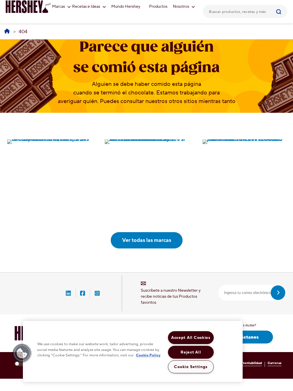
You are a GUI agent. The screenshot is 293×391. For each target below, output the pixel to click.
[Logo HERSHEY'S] (28, 6)
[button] (22, 353)
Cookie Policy (148, 355)
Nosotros (181, 6)
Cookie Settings (190, 367)
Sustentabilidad (249, 363)
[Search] (281, 11)
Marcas (59, 6)
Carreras (275, 363)
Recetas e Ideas (86, 6)
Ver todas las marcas (146, 240)
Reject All (191, 352)
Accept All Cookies (191, 337)
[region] (133, 351)
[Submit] (281, 11)
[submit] (278, 292)
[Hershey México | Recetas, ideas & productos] (7, 31)
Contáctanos (244, 337)
